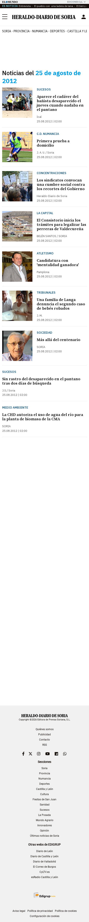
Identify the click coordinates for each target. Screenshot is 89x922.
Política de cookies (66, 910)
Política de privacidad (40, 910)
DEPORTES (57, 31)
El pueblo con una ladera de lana (53, 6)
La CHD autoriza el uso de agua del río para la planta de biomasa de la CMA (42, 417)
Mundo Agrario (44, 820)
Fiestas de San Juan (44, 799)
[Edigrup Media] (44, 895)
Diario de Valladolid (44, 861)
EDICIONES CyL (75, 2)
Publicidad (44, 734)
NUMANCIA (40, 31)
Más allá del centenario (58, 339)
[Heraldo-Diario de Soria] (44, 17)
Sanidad (44, 804)
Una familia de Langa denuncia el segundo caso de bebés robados (61, 304)
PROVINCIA (22, 31)
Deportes (44, 783)
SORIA (6, 31)
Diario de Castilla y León (44, 856)
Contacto (44, 739)
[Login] (83, 17)
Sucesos (44, 809)
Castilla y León (44, 789)
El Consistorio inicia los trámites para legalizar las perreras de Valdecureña (61, 224)
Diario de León (44, 851)
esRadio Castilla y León (44, 877)
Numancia (44, 778)
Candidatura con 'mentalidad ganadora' (58, 262)
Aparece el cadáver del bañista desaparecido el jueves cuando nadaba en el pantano (60, 103)
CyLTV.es (45, 871)
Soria (44, 768)
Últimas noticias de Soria (44, 835)
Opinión (44, 830)
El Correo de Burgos (44, 866)
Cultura (44, 794)
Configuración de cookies (44, 916)
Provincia (44, 773)
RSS (44, 744)
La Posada (44, 815)
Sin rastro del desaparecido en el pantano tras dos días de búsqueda (41, 381)
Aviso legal (19, 910)
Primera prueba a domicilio (53, 143)
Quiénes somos (45, 729)
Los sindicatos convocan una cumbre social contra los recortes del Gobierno (61, 184)
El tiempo (81, 6)
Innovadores (44, 825)
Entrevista (25, 6)
